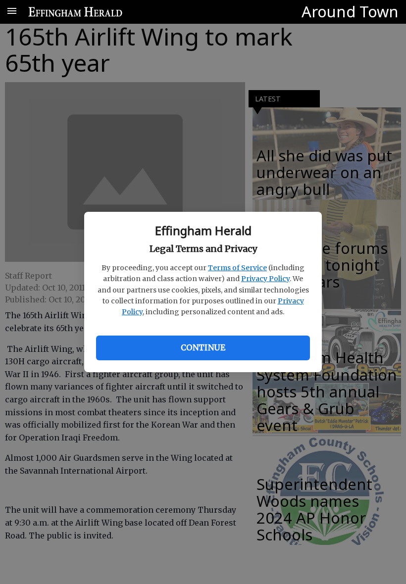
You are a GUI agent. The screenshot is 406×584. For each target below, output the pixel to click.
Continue (203, 347)
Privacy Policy (265, 278)
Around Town (350, 11)
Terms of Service (237, 267)
